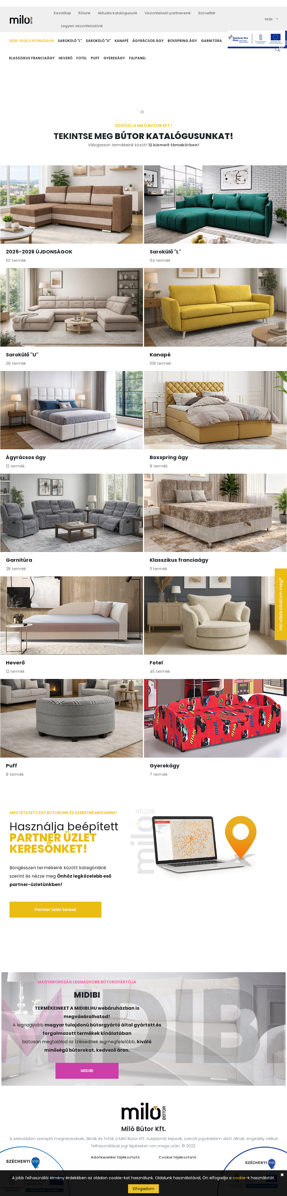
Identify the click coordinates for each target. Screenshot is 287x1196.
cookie (239, 1178)
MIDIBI (87, 1070)
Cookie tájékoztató (177, 1157)
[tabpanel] (143, 88)
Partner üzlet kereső (55, 909)
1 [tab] (142, 112)
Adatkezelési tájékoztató (115, 1157)
